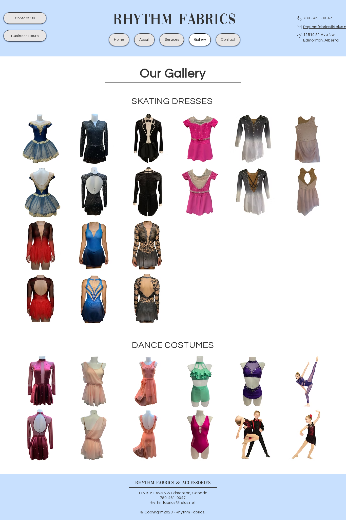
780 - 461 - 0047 (317, 18)
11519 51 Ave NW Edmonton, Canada (172, 493)
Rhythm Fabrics (174, 20)
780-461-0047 (173, 498)
